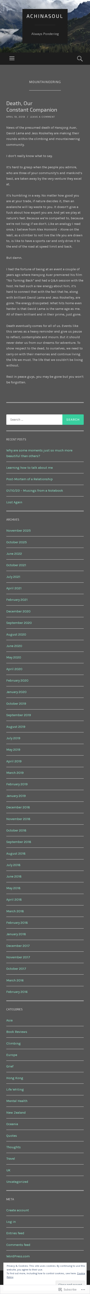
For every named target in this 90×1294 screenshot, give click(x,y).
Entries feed (15, 1233)
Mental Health (16, 1101)
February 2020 (17, 680)
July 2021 (13, 577)
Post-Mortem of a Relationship (29, 479)
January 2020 (16, 692)
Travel (10, 1159)
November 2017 (18, 957)
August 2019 (15, 727)
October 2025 (16, 542)
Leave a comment (42, 116)
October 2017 (16, 969)
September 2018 (18, 842)
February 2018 (17, 923)
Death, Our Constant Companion (31, 106)
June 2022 (14, 554)
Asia (9, 1020)
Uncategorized (17, 1182)
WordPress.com (18, 1256)
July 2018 (13, 865)
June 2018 (14, 876)
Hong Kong (14, 1078)
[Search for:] (45, 419)
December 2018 (18, 807)
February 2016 (17, 992)
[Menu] (12, 58)
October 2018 (16, 830)
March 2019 (15, 773)
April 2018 (14, 899)
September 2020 (19, 623)
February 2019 (17, 784)
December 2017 (18, 946)
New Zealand (16, 1112)
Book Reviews (16, 1032)
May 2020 (13, 657)
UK (8, 1170)
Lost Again (14, 502)
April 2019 (14, 761)
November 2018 (18, 819)
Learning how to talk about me (29, 468)
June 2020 (14, 646)
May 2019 (13, 750)
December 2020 (18, 611)
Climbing (13, 1043)
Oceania (12, 1124)
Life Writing (15, 1089)
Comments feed (18, 1245)
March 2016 (15, 980)
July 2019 (13, 738)
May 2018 (13, 888)
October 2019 (16, 704)
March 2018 (15, 911)
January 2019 (16, 796)
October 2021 (16, 565)
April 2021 (14, 588)
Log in (11, 1222)
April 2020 (14, 669)
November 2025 (18, 530)
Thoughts (13, 1147)
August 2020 (16, 634)
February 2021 (17, 600)
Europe (11, 1055)
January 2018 (16, 934)
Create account (17, 1210)
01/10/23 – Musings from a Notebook (34, 490)
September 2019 (18, 715)
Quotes (11, 1136)
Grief (9, 1066)
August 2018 (16, 853)
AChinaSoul (45, 16)
